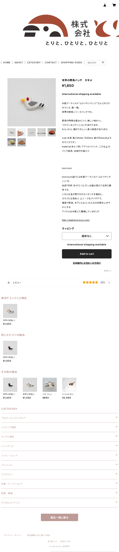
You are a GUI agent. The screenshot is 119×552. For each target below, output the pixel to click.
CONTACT (51, 62)
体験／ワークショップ (11, 483)
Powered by (56, 546)
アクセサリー (7, 474)
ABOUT (18, 62)
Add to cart (87, 253)
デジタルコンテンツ (10, 502)
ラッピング (68, 228)
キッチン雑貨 (7, 436)
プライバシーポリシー (13, 535)
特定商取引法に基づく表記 (38, 535)
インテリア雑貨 (8, 427)
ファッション (7, 465)
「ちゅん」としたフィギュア (13, 418)
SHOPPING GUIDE (71, 62)
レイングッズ (7, 446)
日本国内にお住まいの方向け (87, 263)
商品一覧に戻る (59, 517)
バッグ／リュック (9, 455)
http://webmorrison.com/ (76, 220)
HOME (6, 62)
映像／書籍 (7, 493)
